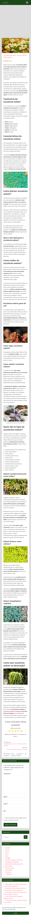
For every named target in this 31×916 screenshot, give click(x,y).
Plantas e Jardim (9, 868)
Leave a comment (16, 755)
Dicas (6, 854)
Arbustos (7, 848)
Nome (6, 797)
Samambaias (8, 870)
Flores (7, 856)
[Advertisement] (15, 22)
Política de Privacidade (9, 909)
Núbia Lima (20, 753)
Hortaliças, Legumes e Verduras (14, 860)
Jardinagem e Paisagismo (12, 862)
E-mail (6, 804)
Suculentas (6, 755)
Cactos (7, 852)
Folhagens (8, 858)
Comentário (7, 773)
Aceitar (15, 913)
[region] (15, 910)
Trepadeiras (8, 874)
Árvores (7, 850)
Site (5, 811)
